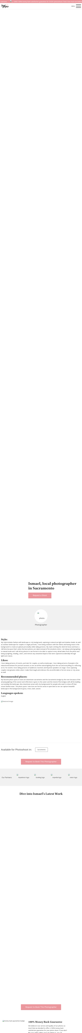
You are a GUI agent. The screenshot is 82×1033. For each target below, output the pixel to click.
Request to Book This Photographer (41, 761)
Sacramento (41, 750)
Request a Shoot (40, 595)
